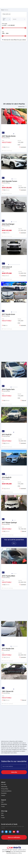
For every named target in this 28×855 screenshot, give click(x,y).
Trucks (3, 806)
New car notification (14, 837)
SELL (14, 543)
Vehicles (6, 9)
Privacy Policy (4, 789)
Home (2, 9)
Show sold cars (6, 14)
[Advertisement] (14, 58)
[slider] (2, 28)
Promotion (4, 793)
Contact (3, 795)
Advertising (4, 786)
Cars (2, 802)
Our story (3, 784)
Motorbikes (4, 804)
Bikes (2, 815)
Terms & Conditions (6, 791)
